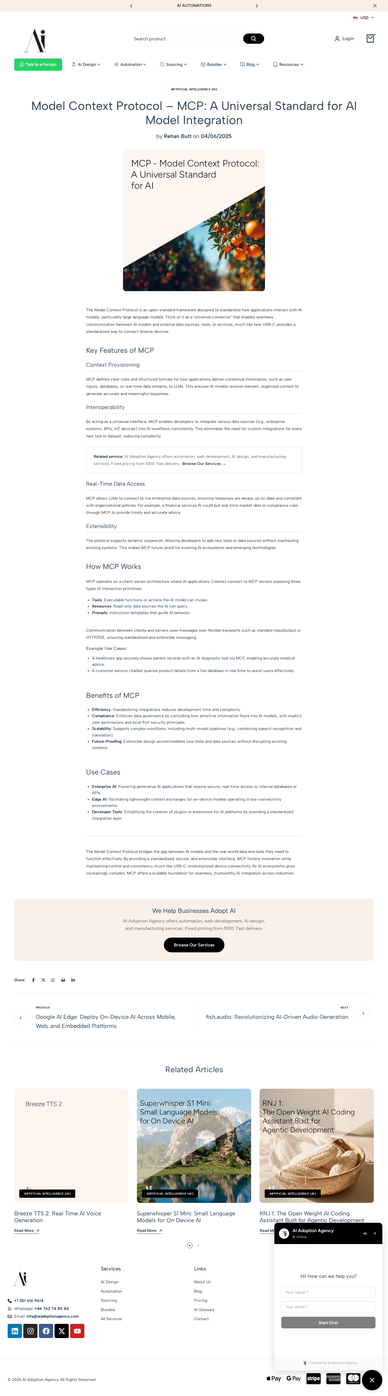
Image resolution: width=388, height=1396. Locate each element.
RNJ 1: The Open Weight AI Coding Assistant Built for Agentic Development (312, 1217)
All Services (111, 1318)
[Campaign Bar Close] (378, 5)
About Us (202, 1282)
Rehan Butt (178, 136)
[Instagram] (30, 1331)
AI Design (109, 1282)
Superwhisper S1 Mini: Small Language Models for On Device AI (186, 1217)
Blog (198, 1291)
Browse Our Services (194, 945)
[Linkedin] (15, 1331)
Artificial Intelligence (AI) (194, 89)
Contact (201, 1318)
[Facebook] (46, 1331)
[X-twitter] (62, 1331)
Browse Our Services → (204, 463)
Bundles (108, 1309)
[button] (256, 5)
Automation (111, 1291)
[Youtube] (77, 1331)
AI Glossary (204, 1309)
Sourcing (109, 1300)
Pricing (200, 1300)
